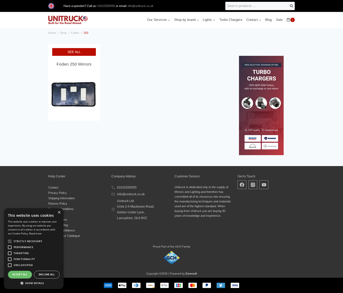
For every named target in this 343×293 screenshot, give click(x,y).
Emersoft (191, 273)
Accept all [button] (20, 274)
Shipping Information (61, 198)
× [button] (59, 212)
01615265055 (106, 6)
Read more (35, 233)
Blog (268, 20)
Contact (53, 187)
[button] (34, 283)
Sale (279, 20)
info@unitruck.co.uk (140, 6)
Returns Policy (57, 203)
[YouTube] (263, 184)
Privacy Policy (57, 192)
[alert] (34, 248)
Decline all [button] (47, 274)
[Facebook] (242, 184)
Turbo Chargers (230, 20)
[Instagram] (253, 184)
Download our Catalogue (64, 235)
